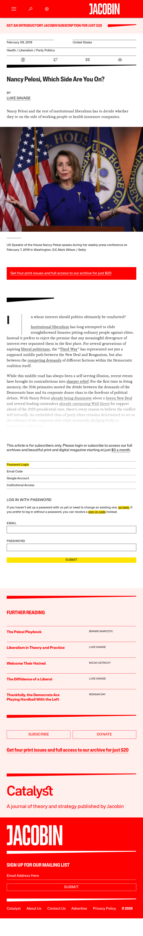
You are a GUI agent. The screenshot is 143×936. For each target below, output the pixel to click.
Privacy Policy (104, 909)
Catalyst (14, 909)
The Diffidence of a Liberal (29, 679)
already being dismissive (71, 398)
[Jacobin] (104, 9)
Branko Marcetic (101, 631)
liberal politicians (35, 349)
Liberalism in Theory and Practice (36, 648)
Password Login (18, 464)
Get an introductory (25, 26)
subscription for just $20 (79, 26)
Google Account (18, 478)
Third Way (69, 349)
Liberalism (26, 50)
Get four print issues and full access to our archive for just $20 (61, 273)
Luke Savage (19, 98)
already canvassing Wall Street (84, 403)
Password (16, 541)
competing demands (44, 360)
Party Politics (45, 50)
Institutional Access (20, 485)
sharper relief (77, 381)
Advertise (79, 909)
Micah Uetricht (100, 663)
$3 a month (120, 450)
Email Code (15, 471)
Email (11, 523)
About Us (34, 909)
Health (11, 50)
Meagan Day (97, 694)
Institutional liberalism (50, 326)
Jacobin (50, 26)
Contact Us (56, 909)
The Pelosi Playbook (24, 632)
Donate (104, 734)
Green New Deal (119, 398)
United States (82, 42)
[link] (47, 9)
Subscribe (38, 734)
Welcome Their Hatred (26, 664)
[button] (14, 9)
